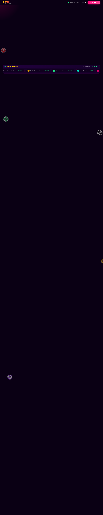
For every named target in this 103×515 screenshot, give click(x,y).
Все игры (95, 122)
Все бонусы (31, 55)
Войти (84, 2)
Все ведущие (94, 171)
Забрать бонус (13, 55)
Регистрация (94, 2)
